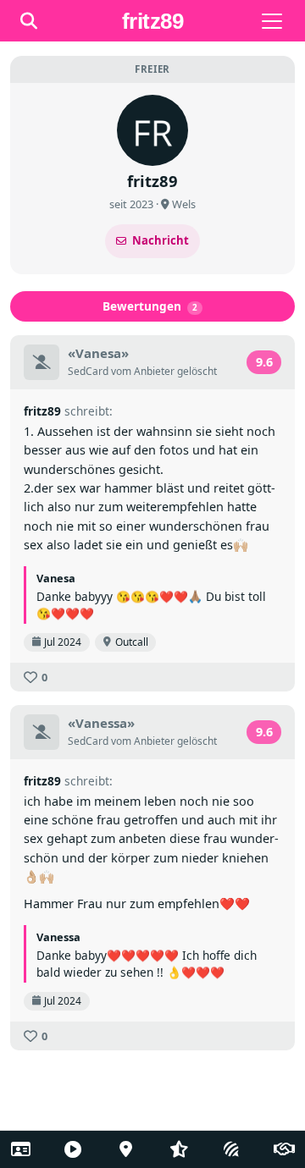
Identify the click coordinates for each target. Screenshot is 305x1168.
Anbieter (154, 371)
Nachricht (160, 240)
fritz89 (42, 411)
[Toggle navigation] (272, 21)
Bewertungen (150, 306)
